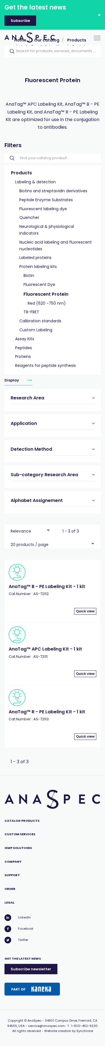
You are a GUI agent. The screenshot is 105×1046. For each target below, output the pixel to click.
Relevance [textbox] (21, 531)
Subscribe (20, 20)
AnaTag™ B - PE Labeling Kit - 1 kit (47, 586)
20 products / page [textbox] (29, 544)
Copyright (15, 1020)
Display (12, 380)
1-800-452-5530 (84, 1026)
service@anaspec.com (46, 1026)
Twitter (23, 940)
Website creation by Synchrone (68, 1031)
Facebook (25, 928)
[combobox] (30, 530)
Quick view (85, 611)
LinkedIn (24, 917)
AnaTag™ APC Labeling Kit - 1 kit (45, 649)
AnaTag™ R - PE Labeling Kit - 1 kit (47, 712)
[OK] (10, 51)
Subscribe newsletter (31, 969)
